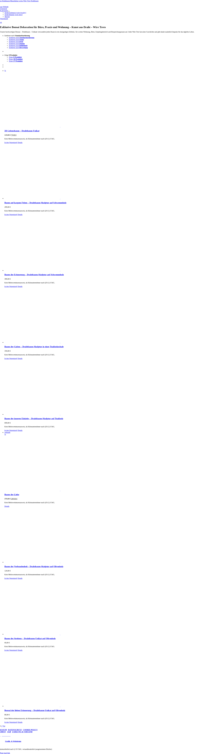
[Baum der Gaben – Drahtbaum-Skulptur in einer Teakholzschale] (108, 315)
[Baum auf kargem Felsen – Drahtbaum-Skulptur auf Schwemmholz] (108, 171)
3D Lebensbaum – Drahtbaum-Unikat (21, 131)
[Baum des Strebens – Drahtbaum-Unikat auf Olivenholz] (108, 607)
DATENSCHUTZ (15, 730)
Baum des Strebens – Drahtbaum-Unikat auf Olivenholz (30, 638)
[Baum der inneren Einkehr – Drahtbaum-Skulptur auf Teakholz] (108, 387)
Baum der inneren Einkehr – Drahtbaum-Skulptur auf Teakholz (33, 418)
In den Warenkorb (10, 142)
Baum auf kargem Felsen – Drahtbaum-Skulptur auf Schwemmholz (35, 203)
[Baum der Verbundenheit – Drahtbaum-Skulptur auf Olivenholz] (108, 535)
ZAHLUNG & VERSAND (22, 732)
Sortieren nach (21, 38)
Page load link (5, 753)
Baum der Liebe (11, 494)
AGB (9, 732)
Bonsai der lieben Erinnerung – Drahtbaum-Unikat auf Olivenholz (34, 710)
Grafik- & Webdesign (13, 741)
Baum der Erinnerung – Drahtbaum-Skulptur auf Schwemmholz (34, 274)
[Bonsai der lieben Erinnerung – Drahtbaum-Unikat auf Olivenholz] (108, 679)
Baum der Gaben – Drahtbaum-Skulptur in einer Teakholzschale (34, 346)
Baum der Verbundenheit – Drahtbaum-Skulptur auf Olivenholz (33, 566)
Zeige (15, 57)
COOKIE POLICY (30, 730)
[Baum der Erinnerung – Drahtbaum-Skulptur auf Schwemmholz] (108, 243)
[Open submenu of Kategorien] (9, 11)
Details (20, 142)
